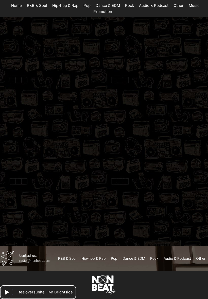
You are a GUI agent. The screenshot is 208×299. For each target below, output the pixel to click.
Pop (87, 5)
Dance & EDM (108, 5)
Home (16, 5)
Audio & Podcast (153, 5)
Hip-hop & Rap (65, 5)
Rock (129, 5)
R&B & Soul (37, 5)
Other (179, 5)
